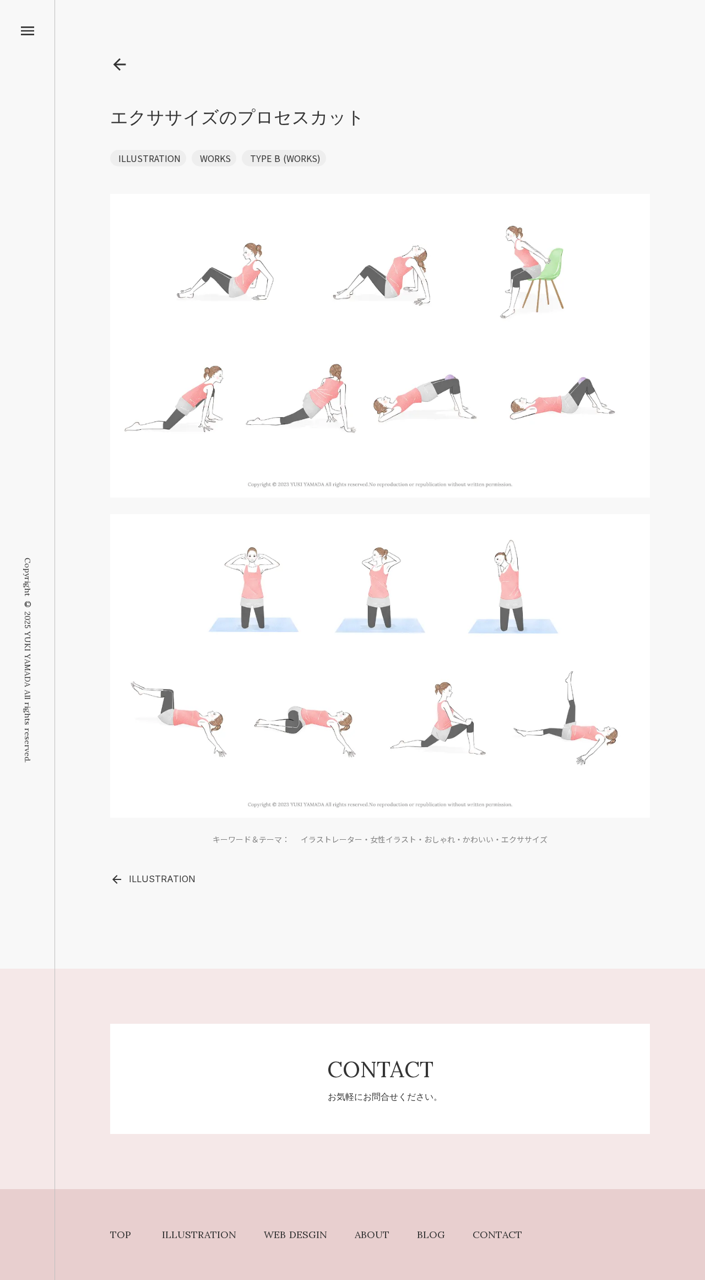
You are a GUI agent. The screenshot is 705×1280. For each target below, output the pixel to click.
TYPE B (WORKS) (285, 158)
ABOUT (372, 1234)
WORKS (215, 158)
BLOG (431, 1234)
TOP (120, 1234)
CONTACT (497, 1234)
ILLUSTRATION (149, 158)
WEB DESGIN (295, 1234)
